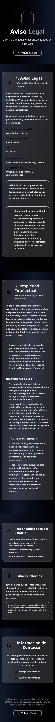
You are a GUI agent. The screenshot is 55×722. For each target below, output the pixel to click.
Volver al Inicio (29, 52)
